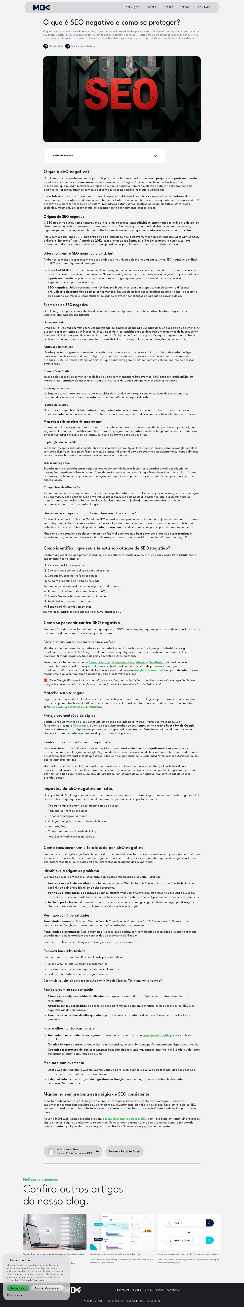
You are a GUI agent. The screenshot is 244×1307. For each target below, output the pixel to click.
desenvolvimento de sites (120, 1119)
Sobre (152, 7)
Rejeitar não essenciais (47, 1288)
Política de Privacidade (148, 1301)
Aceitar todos (18, 1288)
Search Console (99, 662)
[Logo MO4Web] (41, 8)
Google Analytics (122, 662)
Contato (204, 7)
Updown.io (59, 707)
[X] (134, 1151)
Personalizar (16, 1295)
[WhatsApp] (138, 1151)
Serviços (133, 7)
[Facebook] (127, 1151)
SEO (143, 1119)
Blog (185, 7)
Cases (169, 7)
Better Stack (77, 707)
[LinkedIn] (96, 1151)
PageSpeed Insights (156, 1035)
